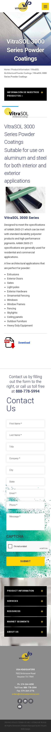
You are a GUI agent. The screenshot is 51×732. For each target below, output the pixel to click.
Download (24, 342)
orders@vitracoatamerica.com (25, 694)
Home (7, 69)
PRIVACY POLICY (11, 722)
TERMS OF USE (24, 722)
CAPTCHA (14, 536)
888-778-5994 (28, 391)
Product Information (20, 69)
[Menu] (45, 6)
